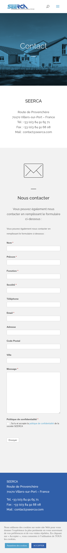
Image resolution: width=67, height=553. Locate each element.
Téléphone (13, 299)
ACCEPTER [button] (38, 545)
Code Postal (13, 341)
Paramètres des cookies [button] (17, 545)
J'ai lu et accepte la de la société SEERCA (33, 424)
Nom (10, 242)
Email (10, 313)
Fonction (12, 271)
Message (12, 369)
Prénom (12, 256)
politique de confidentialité (41, 423)
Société (11, 284)
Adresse (11, 327)
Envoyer (13, 440)
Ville (9, 355)
